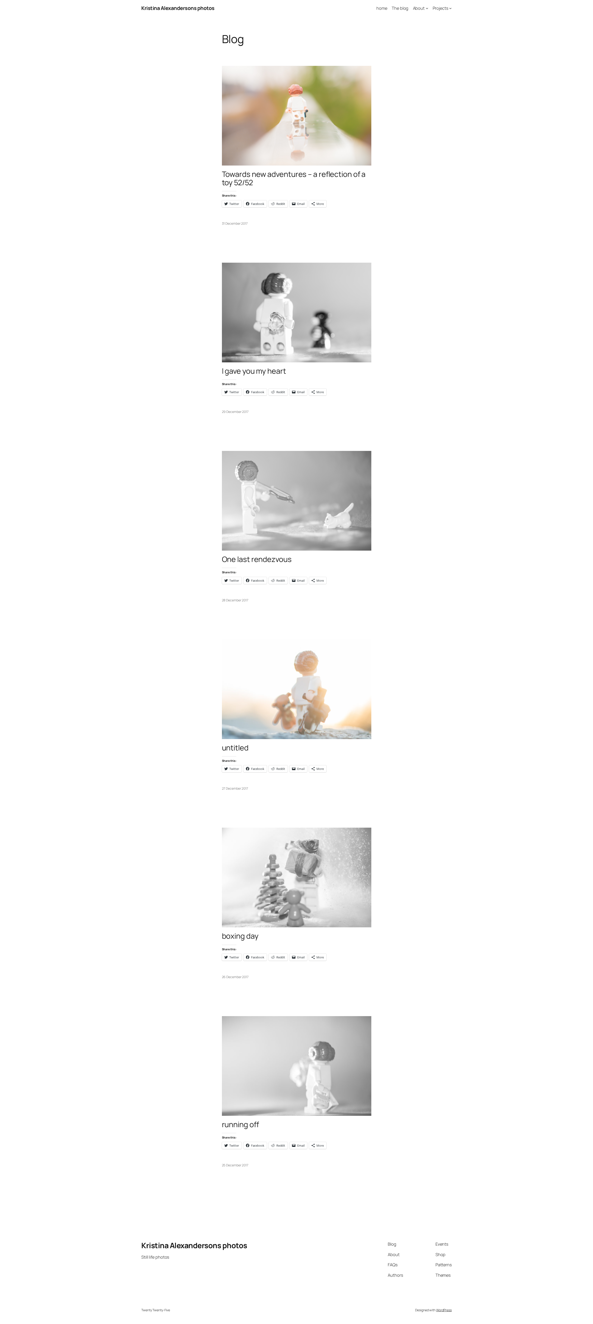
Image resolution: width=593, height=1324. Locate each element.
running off (240, 1124)
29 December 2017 (235, 411)
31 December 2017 (235, 223)
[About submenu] (427, 8)
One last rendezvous (257, 559)
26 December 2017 (235, 977)
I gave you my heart (254, 371)
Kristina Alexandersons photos (177, 8)
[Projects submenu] (450, 8)
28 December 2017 (235, 600)
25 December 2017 (235, 1165)
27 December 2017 (235, 788)
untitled (235, 747)
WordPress (444, 1310)
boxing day (240, 936)
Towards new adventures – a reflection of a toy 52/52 (294, 178)
